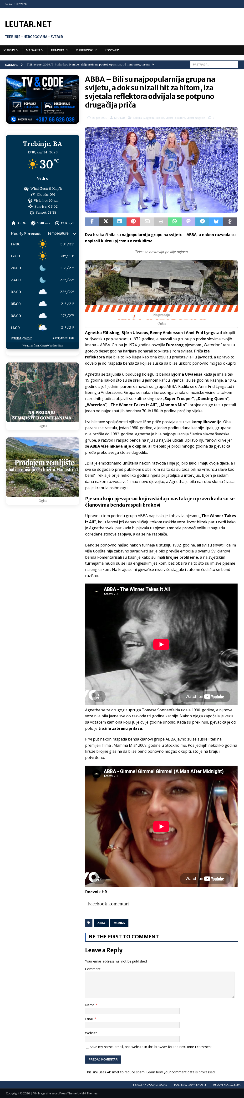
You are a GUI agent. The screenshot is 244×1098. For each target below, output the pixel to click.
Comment (93, 969)
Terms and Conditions (149, 1084)
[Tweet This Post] (106, 221)
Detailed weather (21, 338)
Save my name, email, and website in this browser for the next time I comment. (151, 1046)
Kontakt (112, 50)
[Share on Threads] (230, 221)
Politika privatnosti (190, 1084)
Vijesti (9, 50)
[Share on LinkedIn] (120, 221)
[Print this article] (161, 221)
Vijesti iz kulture (175, 117)
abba (101, 923)
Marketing (84, 50)
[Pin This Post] (133, 221)
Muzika (159, 117)
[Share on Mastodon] (188, 221)
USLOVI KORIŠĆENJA (226, 1084)
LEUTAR (119, 117)
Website (91, 1033)
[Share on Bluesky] (216, 221)
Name (90, 1005)
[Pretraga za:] (214, 64)
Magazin (33, 50)
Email (89, 1019)
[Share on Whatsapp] (175, 221)
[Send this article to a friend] (147, 221)
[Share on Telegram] (202, 221)
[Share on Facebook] (92, 221)
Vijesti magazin (196, 117)
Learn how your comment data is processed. (180, 1072)
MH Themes (89, 1093)
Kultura (58, 50)
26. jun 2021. (99, 117)
